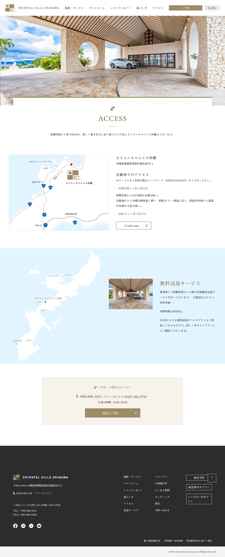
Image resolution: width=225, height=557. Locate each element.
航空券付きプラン (199, 487)
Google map (131, 225)
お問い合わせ (162, 510)
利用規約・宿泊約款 (173, 540)
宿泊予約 (199, 477)
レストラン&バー (120, 8)
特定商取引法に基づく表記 (199, 540)
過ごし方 (141, 8)
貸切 (157, 503)
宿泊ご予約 (110, 413)
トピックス (161, 476)
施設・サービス (74, 8)
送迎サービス (131, 510)
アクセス (158, 8)
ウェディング (162, 497)
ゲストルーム (97, 8)
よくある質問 (162, 490)
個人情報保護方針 (152, 540)
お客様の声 (161, 483)
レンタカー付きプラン (198, 499)
